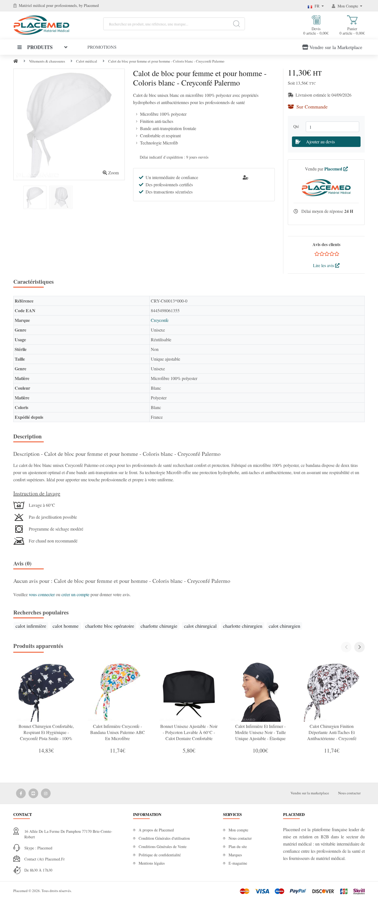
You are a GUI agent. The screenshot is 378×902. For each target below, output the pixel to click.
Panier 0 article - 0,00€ (352, 30)
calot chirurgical (200, 625)
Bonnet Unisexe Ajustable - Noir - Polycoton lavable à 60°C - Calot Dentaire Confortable (189, 732)
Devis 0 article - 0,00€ (315, 30)
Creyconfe (160, 320)
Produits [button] (40, 47)
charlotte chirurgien (242, 625)
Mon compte (238, 830)
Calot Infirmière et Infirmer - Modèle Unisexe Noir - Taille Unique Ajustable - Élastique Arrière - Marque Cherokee (260, 735)
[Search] (237, 24)
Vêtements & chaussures (47, 61)
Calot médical (86, 61)
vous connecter (42, 594)
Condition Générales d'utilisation (164, 838)
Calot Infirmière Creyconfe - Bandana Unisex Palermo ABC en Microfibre (117, 732)
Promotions (101, 47)
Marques (235, 854)
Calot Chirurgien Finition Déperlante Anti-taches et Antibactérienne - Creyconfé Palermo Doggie (331, 735)
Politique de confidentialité (160, 854)
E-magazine (238, 863)
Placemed (333, 169)
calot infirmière (30, 625)
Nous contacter (349, 792)
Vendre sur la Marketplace (335, 47)
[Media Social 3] (46, 793)
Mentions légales (152, 863)
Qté (297, 126)
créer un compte (75, 594)
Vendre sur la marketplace (310, 792)
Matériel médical (32, 5)
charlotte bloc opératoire (109, 625)
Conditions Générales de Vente (163, 846)
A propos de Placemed (156, 830)
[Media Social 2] (33, 793)
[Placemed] (41, 24)
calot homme (66, 625)
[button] (359, 647)
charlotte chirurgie (159, 625)
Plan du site (238, 846)
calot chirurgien (284, 625)
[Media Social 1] (21, 793)
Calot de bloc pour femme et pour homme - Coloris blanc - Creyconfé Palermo (166, 61)
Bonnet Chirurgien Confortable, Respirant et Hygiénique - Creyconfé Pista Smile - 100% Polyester (46, 735)
